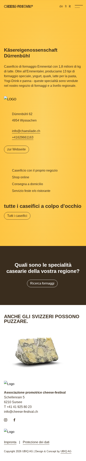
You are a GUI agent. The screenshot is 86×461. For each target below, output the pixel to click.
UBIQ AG (66, 451)
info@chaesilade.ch (26, 131)
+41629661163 (22, 137)
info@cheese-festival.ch (21, 411)
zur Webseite (16, 149)
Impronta (10, 442)
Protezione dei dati (36, 442)
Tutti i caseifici (17, 215)
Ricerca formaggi (42, 283)
